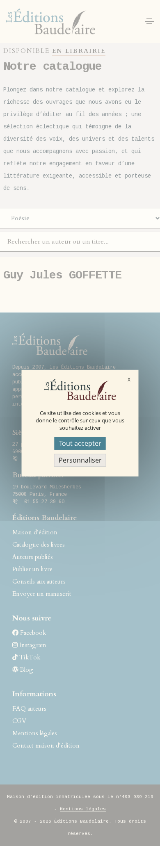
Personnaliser (80, 460)
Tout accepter (80, 442)
